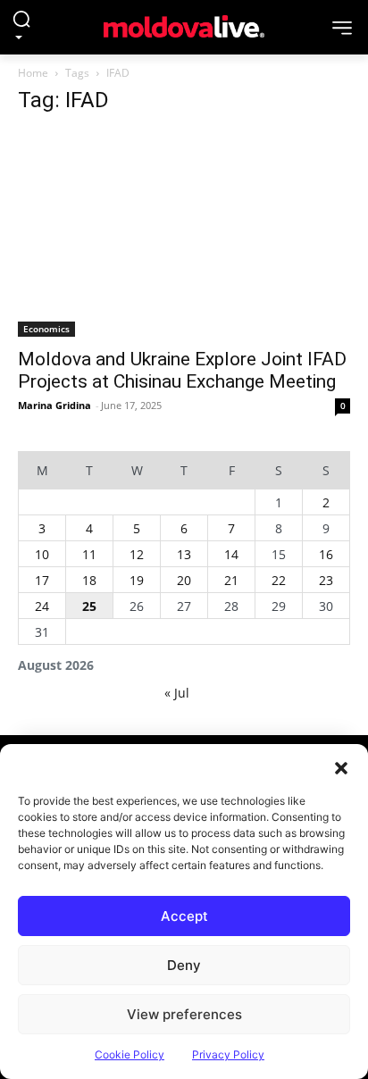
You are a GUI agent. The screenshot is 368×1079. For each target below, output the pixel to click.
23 (326, 580)
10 (42, 554)
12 (137, 554)
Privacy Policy (228, 1054)
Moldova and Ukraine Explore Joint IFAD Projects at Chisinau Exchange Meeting (182, 370)
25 (89, 606)
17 (42, 580)
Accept (184, 916)
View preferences (184, 1014)
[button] (341, 766)
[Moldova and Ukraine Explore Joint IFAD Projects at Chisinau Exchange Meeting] (184, 234)
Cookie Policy (129, 1054)
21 (231, 580)
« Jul (176, 692)
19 (137, 580)
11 (89, 554)
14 (231, 554)
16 (326, 554)
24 (42, 606)
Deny (184, 965)
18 (89, 580)
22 (279, 580)
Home (33, 72)
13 (184, 554)
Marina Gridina (54, 405)
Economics (46, 328)
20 (184, 580)
